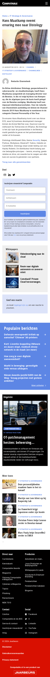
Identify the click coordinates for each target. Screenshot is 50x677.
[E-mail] (4, 174)
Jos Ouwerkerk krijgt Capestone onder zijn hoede (31, 511)
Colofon (5, 614)
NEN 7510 (6, 603)
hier (15, 235)
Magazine (6, 573)
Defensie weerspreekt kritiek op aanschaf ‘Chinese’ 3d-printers (21, 336)
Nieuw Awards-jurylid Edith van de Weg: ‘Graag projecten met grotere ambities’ (23, 378)
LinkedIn (32, 623)
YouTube (32, 628)
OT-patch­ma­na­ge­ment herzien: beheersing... (19, 440)
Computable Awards (11, 568)
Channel (30, 67)
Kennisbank (7, 564)
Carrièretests (7, 559)
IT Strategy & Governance (21, 16)
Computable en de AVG (12, 619)
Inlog (4, 633)
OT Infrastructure (12, 433)
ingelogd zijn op (21, 305)
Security (36, 140)
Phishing (6, 593)
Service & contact (10, 623)
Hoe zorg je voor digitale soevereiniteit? (17, 358)
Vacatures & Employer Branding (34, 576)
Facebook (32, 614)
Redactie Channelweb (20, 81)
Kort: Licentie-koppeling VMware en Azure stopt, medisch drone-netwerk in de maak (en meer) (22, 347)
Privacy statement (10, 660)
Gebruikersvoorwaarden (13, 653)
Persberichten (31, 581)
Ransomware (8, 598)
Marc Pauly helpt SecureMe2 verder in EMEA (31, 534)
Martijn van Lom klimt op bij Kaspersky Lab (32, 500)
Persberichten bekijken (35, 586)
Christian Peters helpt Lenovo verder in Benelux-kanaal (32, 522)
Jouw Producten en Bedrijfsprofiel (33, 565)
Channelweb (34, 71)
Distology (7, 74)
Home (5, 16)
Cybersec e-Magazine (11, 584)
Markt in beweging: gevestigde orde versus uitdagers (21, 367)
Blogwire (29, 590)
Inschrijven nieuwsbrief (12, 628)
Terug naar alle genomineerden (16, 162)
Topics (5, 589)
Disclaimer (7, 647)
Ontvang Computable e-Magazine (11, 578)
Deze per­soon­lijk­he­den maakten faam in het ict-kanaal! (30, 487)
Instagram (32, 633)
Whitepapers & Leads (34, 570)
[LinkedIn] (9, 174)
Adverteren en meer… (34, 559)
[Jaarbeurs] (25, 671)
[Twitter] (13, 174)
